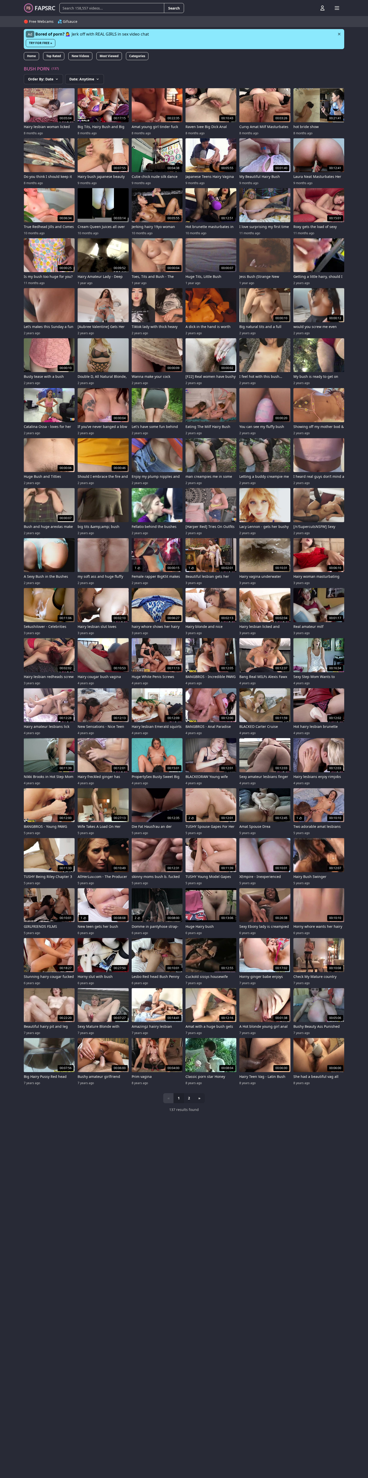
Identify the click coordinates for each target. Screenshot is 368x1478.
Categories (137, 56)
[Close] (339, 34)
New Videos (80, 56)
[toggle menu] (311, 8)
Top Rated (53, 56)
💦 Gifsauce (67, 21)
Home (31, 56)
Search (174, 8)
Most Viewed (109, 56)
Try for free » (40, 43)
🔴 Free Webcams (39, 21)
